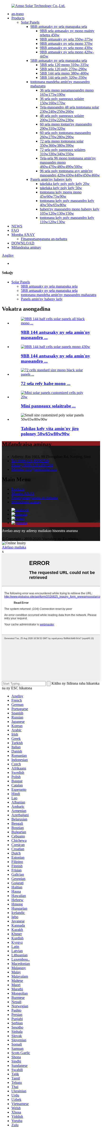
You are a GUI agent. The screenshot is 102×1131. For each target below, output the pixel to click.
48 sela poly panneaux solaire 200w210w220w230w (62, 118)
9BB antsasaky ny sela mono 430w (66, 48)
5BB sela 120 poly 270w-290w (63, 69)
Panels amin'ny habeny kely (51, 179)
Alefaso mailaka (14, 547)
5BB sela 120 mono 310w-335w (64, 65)
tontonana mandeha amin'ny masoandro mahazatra (58, 295)
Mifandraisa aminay (26, 247)
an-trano (17, 14)
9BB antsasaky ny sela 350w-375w (66, 39)
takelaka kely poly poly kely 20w (65, 184)
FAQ (15, 230)
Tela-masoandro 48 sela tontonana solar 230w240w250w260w (69, 109)
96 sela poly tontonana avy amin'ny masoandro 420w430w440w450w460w (70, 173)
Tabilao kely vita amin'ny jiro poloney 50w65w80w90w (50, 431)
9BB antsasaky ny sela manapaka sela (58, 27)
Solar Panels (30, 22)
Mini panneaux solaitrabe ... (48, 405)
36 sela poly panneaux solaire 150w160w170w (62, 101)
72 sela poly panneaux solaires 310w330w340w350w (62, 152)
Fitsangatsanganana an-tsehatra (44, 239)
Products (17, 18)
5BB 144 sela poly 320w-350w (63, 77)
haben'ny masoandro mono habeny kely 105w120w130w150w (69, 211)
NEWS (16, 226)
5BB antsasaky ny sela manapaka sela (58, 61)
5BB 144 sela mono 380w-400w (64, 73)
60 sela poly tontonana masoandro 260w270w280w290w (65, 135)
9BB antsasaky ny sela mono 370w (66, 44)
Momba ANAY (23, 235)
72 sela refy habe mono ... (45, 383)
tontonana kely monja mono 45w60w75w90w (61, 194)
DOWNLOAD (22, 243)
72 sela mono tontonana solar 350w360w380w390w (61, 143)
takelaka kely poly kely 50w (61, 188)
